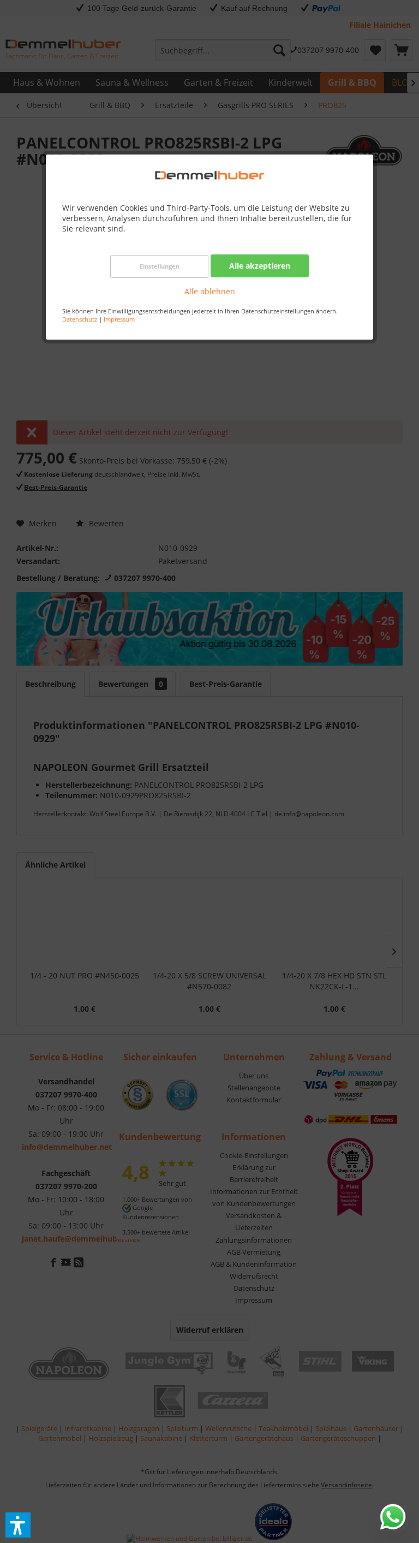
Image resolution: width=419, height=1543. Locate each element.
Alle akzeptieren (259, 265)
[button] (18, 1525)
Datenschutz (79, 319)
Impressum (119, 319)
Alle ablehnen (209, 291)
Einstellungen (159, 266)
